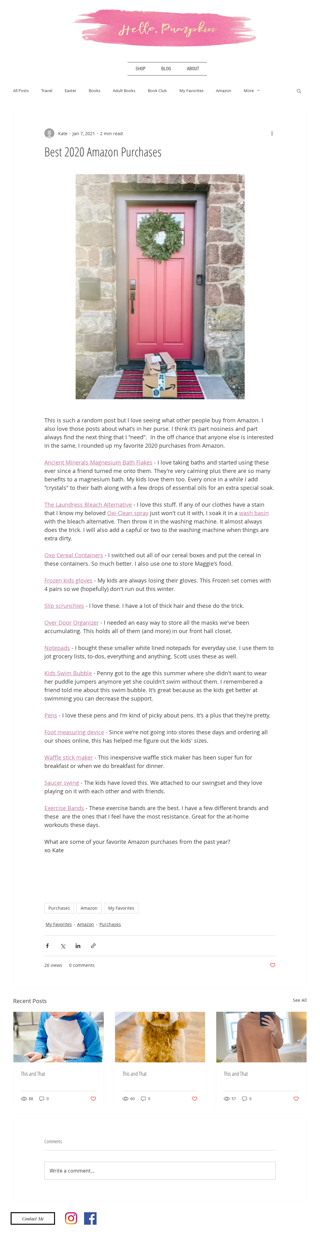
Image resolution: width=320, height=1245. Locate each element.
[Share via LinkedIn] (78, 946)
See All (300, 1000)
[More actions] (272, 133)
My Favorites (191, 90)
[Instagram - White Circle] (304, 70)
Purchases (59, 908)
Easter (70, 90)
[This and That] (58, 1037)
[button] (299, 90)
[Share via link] (93, 946)
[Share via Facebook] (47, 946)
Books (94, 90)
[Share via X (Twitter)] (63, 946)
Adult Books (124, 90)
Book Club (157, 90)
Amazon (223, 90)
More (249, 90)
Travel (46, 90)
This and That (33, 1073)
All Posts (21, 90)
